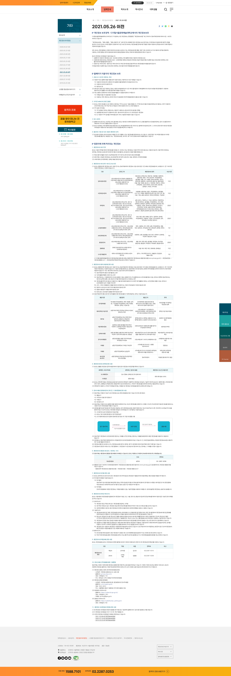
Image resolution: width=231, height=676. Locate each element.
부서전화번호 (128, 638)
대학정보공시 (62, 638)
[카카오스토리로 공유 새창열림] (168, 26)
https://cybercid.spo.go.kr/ (109, 592)
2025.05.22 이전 (65, 50)
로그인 (150, 3)
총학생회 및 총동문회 (163, 656)
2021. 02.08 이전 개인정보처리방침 (105, 616)
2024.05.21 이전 (65, 58)
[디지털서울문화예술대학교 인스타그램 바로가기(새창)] (62, 657)
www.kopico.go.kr (106, 584)
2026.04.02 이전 (65, 47)
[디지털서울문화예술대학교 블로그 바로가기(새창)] (66, 657)
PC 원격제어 (137, 3)
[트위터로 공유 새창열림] (162, 26)
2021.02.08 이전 (65, 76)
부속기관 (160, 651)
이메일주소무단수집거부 (67, 95)
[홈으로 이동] (93, 20)
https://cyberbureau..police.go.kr (111, 601)
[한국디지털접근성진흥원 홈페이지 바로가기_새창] (76, 656)
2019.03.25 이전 (65, 83)
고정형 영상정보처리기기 (67, 89)
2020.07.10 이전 (65, 79)
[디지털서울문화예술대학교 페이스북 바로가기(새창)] (59, 657)
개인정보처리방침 (64, 41)
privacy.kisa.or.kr (106, 574)
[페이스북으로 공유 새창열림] (159, 26)
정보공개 (62, 35)
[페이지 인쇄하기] (172, 26)
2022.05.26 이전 (65, 69)
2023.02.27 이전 (65, 65)
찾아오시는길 (138, 638)
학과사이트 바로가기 (163, 647)
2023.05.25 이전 (65, 61)
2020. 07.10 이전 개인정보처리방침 (105, 618)
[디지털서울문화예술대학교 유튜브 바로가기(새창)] (69, 657)
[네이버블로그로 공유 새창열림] (165, 26)
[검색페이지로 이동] (166, 9)
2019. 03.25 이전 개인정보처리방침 (105, 620)
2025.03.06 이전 (65, 54)
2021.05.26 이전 (65, 72)
